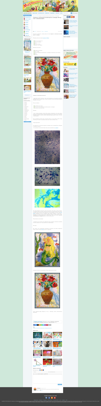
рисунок (42, 229)
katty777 (35, 31)
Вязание (26, 22)
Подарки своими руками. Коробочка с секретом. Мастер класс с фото (73, 96)
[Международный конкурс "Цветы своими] (27, 70)
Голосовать (27, 121)
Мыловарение (27, 29)
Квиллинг (26, 114)
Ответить (39, 390)
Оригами (26, 33)
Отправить (60, 384)
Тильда (25, 105)
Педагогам (27, 35)
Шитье (25, 116)
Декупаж (26, 24)
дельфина (56, 127)
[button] (33, 373)
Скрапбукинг (26, 111)
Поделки (26, 104)
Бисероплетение (28, 17)
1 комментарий (46, 31)
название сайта (27, 13)
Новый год (27, 31)
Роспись (43, 31)
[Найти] (71, 13)
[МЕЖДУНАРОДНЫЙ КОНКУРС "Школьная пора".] (27, 87)
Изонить (26, 26)
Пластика (26, 112)
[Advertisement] (47, 25)
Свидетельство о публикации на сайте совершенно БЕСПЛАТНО (73, 85)
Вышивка (27, 20)
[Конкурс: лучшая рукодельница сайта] (27, 58)
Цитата (41, 390)
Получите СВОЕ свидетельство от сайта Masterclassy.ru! (27, 52)
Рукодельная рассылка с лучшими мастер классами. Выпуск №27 (72, 90)
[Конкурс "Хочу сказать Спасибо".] (27, 79)
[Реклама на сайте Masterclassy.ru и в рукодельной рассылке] (70, 65)
